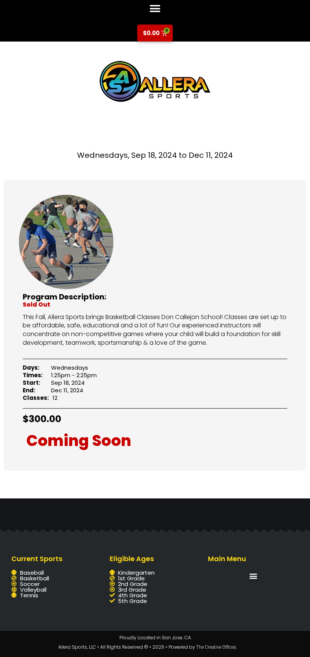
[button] (155, 8)
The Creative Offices (216, 647)
